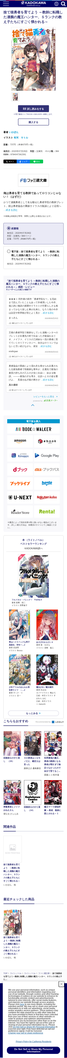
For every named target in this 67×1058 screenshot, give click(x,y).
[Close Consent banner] (61, 984)
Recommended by (43, 722)
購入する (33, 122)
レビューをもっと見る (44, 396)
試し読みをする (35, 108)
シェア (24, 161)
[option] (13, 861)
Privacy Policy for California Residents (33, 1041)
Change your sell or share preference (25, 1033)
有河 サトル (21, 137)
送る (38, 161)
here (22, 1004)
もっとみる (32, 713)
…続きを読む (10, 210)
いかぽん (14, 132)
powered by (38, 401)
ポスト (11, 161)
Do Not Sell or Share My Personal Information (34, 1027)
